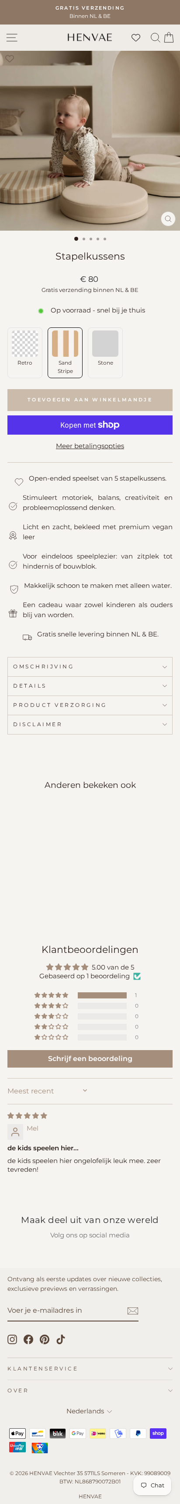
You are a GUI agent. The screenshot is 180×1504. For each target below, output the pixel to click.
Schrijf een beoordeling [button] (90, 1058)
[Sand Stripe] (28, 904)
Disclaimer (37, 724)
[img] (27, 1116)
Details (30, 686)
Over (18, 1391)
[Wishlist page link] (140, 37)
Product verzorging (60, 705)
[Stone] (42, 904)
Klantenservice (42, 1369)
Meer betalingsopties (90, 446)
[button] (52, 995)
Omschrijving (43, 667)
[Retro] (14, 904)
